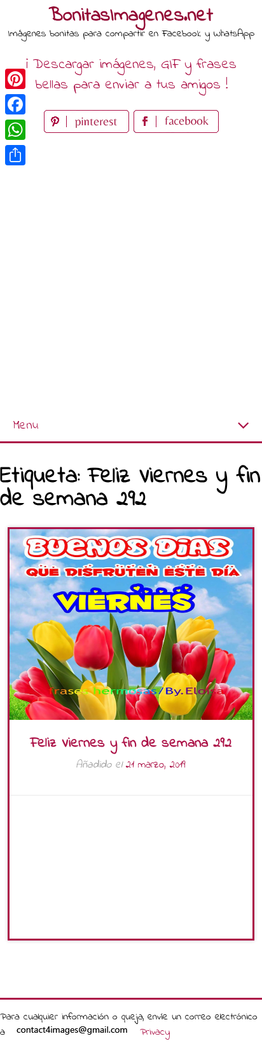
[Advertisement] (131, 273)
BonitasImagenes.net (131, 16)
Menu (25, 425)
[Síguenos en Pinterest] (89, 130)
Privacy (155, 1032)
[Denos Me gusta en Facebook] (176, 130)
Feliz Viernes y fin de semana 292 (131, 743)
